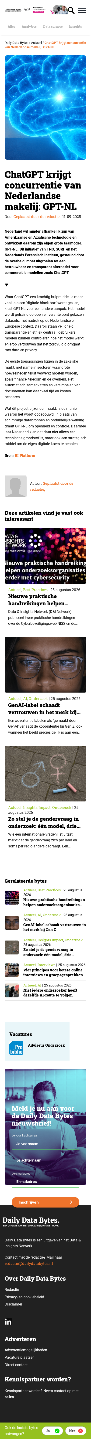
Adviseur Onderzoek (46, 1045)
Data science (53, 26)
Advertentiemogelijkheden (26, 1350)
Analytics (29, 26)
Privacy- (11, 1297)
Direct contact (16, 1365)
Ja (48, 1430)
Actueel (14, 589)
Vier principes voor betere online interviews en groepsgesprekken (53, 972)
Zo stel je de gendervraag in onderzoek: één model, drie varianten (43, 826)
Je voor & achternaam (25, 1135)
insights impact (37, 807)
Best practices (35, 589)
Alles (11, 26)
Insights (75, 26)
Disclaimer (13, 1304)
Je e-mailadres (21, 1173)
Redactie (12, 1289)
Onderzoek (38, 698)
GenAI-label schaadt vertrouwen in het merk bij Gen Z (42, 712)
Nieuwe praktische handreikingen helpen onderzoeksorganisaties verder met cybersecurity (40, 607)
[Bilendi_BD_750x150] (44, 12)
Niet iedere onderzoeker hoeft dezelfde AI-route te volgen (50, 993)
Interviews (46, 964)
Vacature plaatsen (20, 1357)
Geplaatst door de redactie (37, 216)
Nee (72, 1430)
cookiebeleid (34, 1297)
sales (9, 1396)
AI (25, 698)
